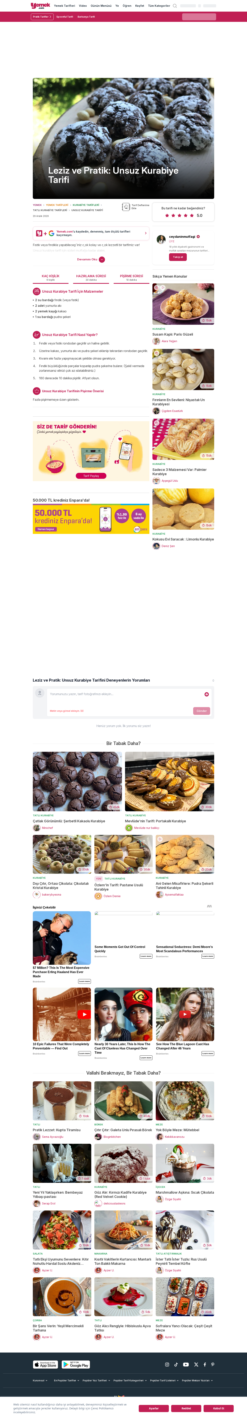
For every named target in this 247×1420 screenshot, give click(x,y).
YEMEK (37, 204)
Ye (117, 5)
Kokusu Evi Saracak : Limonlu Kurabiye (183, 539)
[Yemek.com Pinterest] (212, 1364)
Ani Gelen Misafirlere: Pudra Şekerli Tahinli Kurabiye (184, 885)
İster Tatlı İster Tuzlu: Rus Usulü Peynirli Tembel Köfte (181, 1261)
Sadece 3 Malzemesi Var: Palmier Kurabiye (179, 472)
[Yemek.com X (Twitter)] (196, 1364)
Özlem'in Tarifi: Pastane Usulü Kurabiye (118, 887)
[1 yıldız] (167, 215)
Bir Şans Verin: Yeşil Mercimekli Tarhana (58, 1328)
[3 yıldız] (179, 215)
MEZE (159, 1124)
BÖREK (98, 1124)
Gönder (202, 711)
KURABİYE (158, 328)
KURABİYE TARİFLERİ (86, 204)
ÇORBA (37, 1320)
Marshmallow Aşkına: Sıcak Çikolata (185, 1192)
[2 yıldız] (173, 215)
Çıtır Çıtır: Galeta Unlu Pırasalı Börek (123, 1130)
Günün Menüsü (101, 5)
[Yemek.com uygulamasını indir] (45, 1364)
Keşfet (139, 5)
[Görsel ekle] (206, 694)
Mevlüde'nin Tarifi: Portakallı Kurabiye (155, 821)
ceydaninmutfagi (182, 237)
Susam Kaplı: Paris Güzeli (172, 334)
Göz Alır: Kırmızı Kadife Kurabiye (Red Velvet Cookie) (120, 1194)
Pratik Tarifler (40, 16)
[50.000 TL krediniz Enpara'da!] (91, 519)
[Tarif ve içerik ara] (175, 5)
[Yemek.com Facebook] (205, 1364)
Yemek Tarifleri (64, 5)
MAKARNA (100, 1253)
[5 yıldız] (192, 215)
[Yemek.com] (40, 6)
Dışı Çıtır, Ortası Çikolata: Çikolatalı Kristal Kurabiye (61, 885)
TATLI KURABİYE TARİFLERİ (50, 210)
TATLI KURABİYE (43, 815)
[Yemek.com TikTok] (176, 1364)
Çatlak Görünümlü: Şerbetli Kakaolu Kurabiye (69, 821)
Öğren (127, 5)
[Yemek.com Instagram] (167, 1364)
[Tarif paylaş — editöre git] (91, 448)
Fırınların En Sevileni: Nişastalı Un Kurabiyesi (178, 402)
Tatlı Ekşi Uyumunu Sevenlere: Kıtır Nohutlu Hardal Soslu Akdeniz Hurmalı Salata (61, 1261)
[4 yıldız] (185, 215)
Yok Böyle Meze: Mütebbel (177, 1130)
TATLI (36, 1124)
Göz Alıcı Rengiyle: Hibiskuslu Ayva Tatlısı (122, 1328)
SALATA (38, 1253)
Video (83, 5)
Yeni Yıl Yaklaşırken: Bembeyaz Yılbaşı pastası (58, 1194)
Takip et (178, 256)
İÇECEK (160, 1186)
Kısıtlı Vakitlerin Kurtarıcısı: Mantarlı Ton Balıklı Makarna (122, 1261)
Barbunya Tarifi (86, 16)
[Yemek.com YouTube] (186, 1364)
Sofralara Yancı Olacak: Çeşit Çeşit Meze (184, 1328)
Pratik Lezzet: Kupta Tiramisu (56, 1130)
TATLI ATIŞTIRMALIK (169, 1253)
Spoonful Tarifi (64, 16)
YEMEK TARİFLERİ (57, 204)
